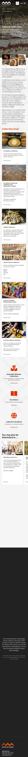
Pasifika (4, 86)
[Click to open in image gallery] (6, 57)
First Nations (17, 84)
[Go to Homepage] (14, 745)
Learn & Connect (11, 9)
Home (3, 9)
